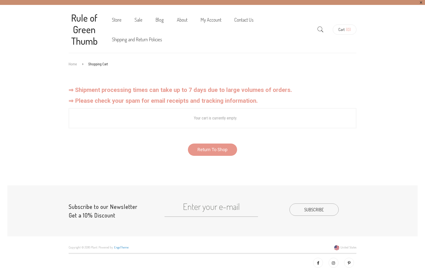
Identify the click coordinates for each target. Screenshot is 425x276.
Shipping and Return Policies (137, 39)
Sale (138, 19)
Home (73, 64)
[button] (344, 30)
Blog (159, 19)
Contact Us (244, 19)
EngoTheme (121, 247)
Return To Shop (212, 149)
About (182, 19)
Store (116, 19)
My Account (210, 19)
